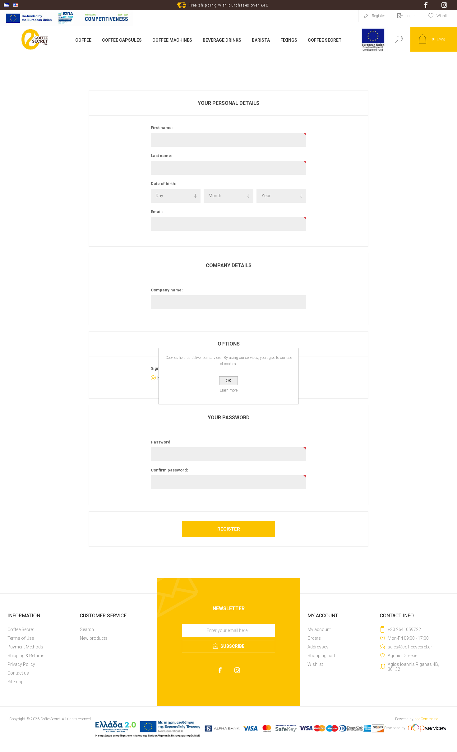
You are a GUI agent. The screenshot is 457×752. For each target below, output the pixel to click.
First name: (162, 127)
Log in (411, 16)
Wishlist (315, 664)
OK (228, 380)
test (229, 622)
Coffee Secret (20, 629)
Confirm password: (169, 470)
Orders (314, 638)
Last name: (161, 155)
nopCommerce (426, 719)
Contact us (18, 673)
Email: (157, 211)
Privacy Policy (21, 664)
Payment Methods (25, 646)
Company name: (167, 290)
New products (94, 638)
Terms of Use (20, 638)
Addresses (318, 646)
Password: (161, 442)
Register (378, 16)
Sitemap (15, 681)
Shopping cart (321, 655)
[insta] (237, 670)
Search (87, 629)
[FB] (220, 670)
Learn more (229, 390)
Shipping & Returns (25, 655)
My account (319, 629)
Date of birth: (163, 183)
